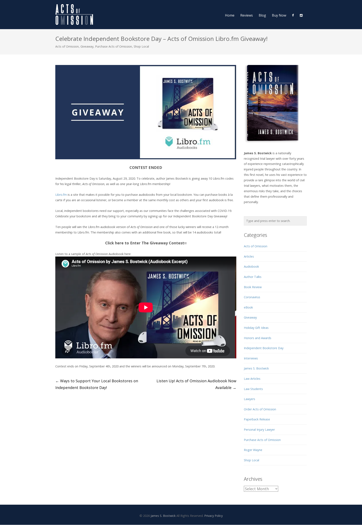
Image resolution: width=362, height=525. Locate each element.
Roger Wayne (253, 450)
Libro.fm (61, 195)
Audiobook (251, 266)
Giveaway (86, 46)
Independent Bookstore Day (263, 348)
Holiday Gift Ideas (256, 328)
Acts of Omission (67, 46)
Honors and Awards (257, 338)
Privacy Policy (213, 516)
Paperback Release (257, 419)
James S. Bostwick (256, 368)
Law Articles (252, 379)
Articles (249, 256)
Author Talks (252, 277)
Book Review (253, 287)
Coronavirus (252, 297)
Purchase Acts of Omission (113, 46)
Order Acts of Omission (260, 409)
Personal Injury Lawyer (259, 430)
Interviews (251, 358)
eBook (248, 307)
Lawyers (249, 399)
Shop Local (141, 46)
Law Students (253, 389)
